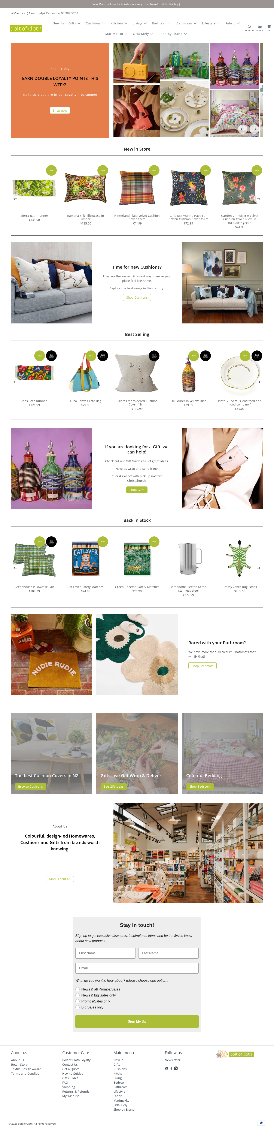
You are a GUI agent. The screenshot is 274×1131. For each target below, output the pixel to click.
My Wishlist (70, 1096)
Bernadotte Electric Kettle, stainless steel (188, 588)
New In (58, 23)
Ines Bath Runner (34, 401)
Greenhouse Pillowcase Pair (34, 587)
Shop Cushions (137, 297)
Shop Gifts (137, 490)
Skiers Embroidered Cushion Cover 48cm (137, 403)
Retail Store (19, 1064)
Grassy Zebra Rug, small (239, 587)
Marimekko (114, 34)
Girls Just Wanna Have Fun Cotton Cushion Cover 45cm (188, 217)
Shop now (60, 110)
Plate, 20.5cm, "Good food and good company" (239, 403)
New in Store (137, 149)
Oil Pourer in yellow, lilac (188, 401)
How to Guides (72, 1073)
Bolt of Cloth (25, 1123)
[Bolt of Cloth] (25, 28)
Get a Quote (70, 1069)
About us (17, 1060)
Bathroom (184, 23)
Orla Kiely (141, 34)
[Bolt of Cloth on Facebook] (171, 1069)
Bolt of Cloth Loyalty (76, 1060)
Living (137, 23)
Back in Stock (137, 520)
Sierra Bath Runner (34, 216)
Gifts (72, 23)
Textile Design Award (26, 1069)
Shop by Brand (171, 34)
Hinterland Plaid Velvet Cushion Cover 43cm (137, 217)
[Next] (254, 129)
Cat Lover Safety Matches (86, 587)
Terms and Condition (26, 1073)
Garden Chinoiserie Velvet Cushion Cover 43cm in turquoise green (239, 219)
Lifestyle (209, 23)
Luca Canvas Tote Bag (85, 401)
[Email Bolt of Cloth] (166, 1069)
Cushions (93, 23)
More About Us (60, 879)
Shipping (68, 1087)
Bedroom (159, 23)
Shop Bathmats (202, 666)
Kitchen (117, 23)
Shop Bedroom (200, 786)
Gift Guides (70, 1078)
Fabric (230, 23)
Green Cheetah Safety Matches (137, 587)
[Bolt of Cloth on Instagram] (176, 1069)
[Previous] (242, 129)
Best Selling (137, 334)
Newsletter (172, 1060)
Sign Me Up (137, 1021)
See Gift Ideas (114, 786)
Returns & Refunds (75, 1091)
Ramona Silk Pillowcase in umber (85, 217)
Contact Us (70, 1064)
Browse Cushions (30, 786)
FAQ (65, 1082)
